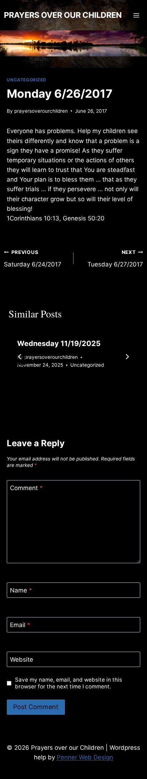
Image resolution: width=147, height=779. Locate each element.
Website (21, 659)
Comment (26, 488)
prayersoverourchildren (41, 111)
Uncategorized (26, 79)
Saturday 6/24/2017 (32, 258)
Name (21, 590)
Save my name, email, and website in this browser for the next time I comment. (68, 683)
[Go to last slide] (20, 356)
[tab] (59, 390)
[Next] (127, 356)
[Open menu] (136, 15)
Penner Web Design (85, 757)
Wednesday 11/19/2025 (59, 343)
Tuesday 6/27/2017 (115, 258)
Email (20, 624)
